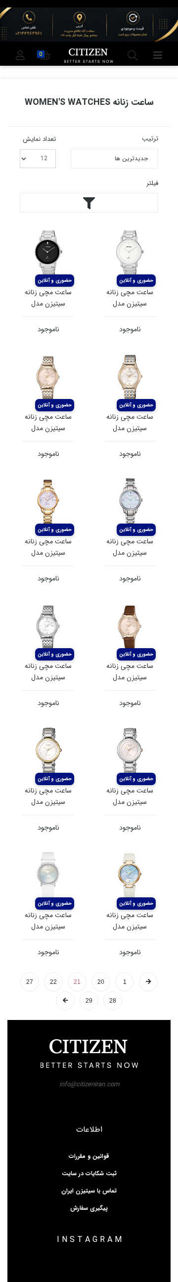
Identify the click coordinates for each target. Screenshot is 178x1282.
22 (53, 981)
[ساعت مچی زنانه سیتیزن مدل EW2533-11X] (130, 627)
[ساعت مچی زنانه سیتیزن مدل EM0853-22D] (130, 876)
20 (100, 981)
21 (77, 981)
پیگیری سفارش (89, 1208)
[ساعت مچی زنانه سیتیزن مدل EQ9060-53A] (130, 253)
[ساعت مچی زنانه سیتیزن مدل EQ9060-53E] (48, 253)
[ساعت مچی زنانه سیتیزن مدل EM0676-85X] (130, 752)
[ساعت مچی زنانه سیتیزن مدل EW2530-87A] (48, 627)
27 (29, 981)
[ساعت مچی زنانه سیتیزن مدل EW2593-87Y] (48, 502)
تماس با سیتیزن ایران (89, 1191)
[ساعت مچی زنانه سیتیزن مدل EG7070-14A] (48, 876)
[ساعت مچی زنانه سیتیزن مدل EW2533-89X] (48, 378)
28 (112, 1000)
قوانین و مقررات (89, 1156)
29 (89, 1000)
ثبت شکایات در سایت (89, 1173)
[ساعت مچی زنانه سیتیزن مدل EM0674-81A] (48, 752)
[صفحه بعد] (65, 1000)
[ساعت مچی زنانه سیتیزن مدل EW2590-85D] (130, 502)
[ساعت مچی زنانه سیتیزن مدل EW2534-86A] (130, 378)
